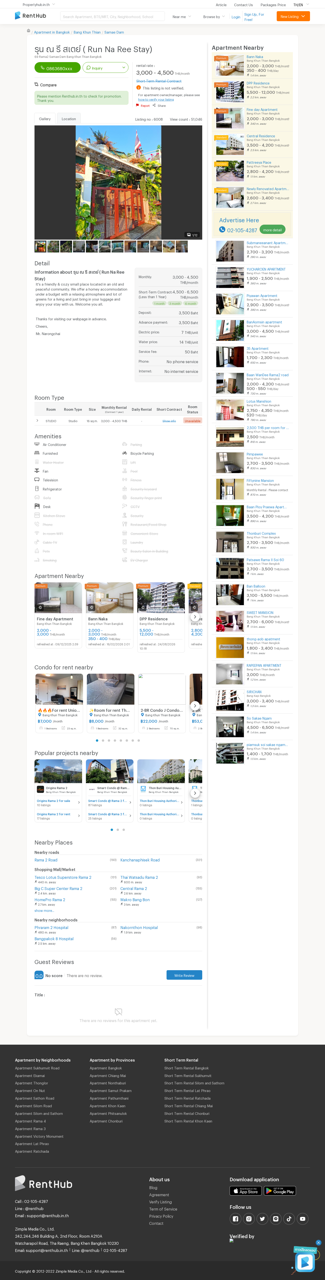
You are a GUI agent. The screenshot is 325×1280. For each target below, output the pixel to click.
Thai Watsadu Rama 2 (139, 876)
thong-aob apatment (263, 638)
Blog (153, 1186)
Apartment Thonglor (31, 1082)
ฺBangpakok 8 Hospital (54, 937)
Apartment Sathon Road (34, 1097)
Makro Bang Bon (135, 898)
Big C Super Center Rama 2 (58, 887)
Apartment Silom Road (33, 1105)
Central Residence (261, 135)
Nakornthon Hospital (139, 926)
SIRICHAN (254, 691)
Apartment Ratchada (32, 1150)
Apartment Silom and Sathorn (39, 1112)
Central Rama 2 (133, 887)
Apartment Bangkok (106, 1067)
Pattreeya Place (259, 161)
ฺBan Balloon (256, 585)
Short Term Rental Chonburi (186, 1112)
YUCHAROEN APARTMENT (266, 268)
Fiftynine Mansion (260, 480)
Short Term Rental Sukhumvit (188, 1074)
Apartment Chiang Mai (108, 1074)
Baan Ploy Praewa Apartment (268, 506)
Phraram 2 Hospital (51, 926)
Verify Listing (160, 1201)
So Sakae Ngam (259, 717)
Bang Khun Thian (87, 31)
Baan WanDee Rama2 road (268, 374)
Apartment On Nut (30, 1089)
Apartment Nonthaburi (108, 1082)
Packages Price (273, 4)
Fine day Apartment (262, 109)
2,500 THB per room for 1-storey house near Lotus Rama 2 (268, 427)
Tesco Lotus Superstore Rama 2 (62, 876)
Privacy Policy (161, 1215)
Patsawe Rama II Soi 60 (265, 559)
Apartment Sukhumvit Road (37, 1067)
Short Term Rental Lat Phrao (187, 1089)
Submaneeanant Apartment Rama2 (268, 242)
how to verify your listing (156, 99)
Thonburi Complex (261, 532)
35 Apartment (258, 347)
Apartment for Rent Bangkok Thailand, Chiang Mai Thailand (37, 15)
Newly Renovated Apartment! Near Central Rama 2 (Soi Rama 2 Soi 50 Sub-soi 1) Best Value (268, 188)
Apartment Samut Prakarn (111, 1089)
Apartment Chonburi (106, 1120)
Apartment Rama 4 (30, 1120)
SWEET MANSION (260, 612)
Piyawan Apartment (262, 295)
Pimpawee (255, 453)
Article (221, 4)
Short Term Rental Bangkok (186, 1067)
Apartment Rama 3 (30, 1128)
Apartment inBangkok (52, 31)
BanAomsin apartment (264, 321)
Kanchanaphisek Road (140, 859)
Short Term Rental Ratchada (187, 1097)
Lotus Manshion (259, 400)
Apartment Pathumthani (109, 1097)
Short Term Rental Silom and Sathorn (194, 1082)
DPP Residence (258, 82)
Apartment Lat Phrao (32, 1143)
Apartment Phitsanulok (108, 1112)
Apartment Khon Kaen (107, 1105)
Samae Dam (114, 31)
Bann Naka (255, 56)
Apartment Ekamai (30, 1074)
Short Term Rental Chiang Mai (188, 1105)
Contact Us (243, 4)
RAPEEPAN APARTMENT (264, 664)
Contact (156, 1222)
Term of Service (163, 1208)
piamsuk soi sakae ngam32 (268, 744)
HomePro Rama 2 (49, 898)
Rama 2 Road (45, 859)
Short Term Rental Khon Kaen (188, 1120)
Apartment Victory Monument (39, 1135)
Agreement (159, 1194)
